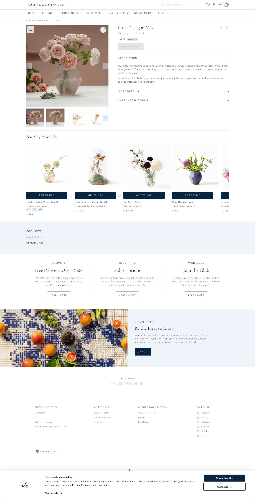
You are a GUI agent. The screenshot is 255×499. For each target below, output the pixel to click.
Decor (41, 20)
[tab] (33, 13)
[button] (29, 66)
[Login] (213, 4)
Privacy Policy (80, 485)
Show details (51, 493)
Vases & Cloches (53, 20)
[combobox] (46, 451)
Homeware (31, 20)
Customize (222, 486)
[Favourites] (207, 4)
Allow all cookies (224, 478)
